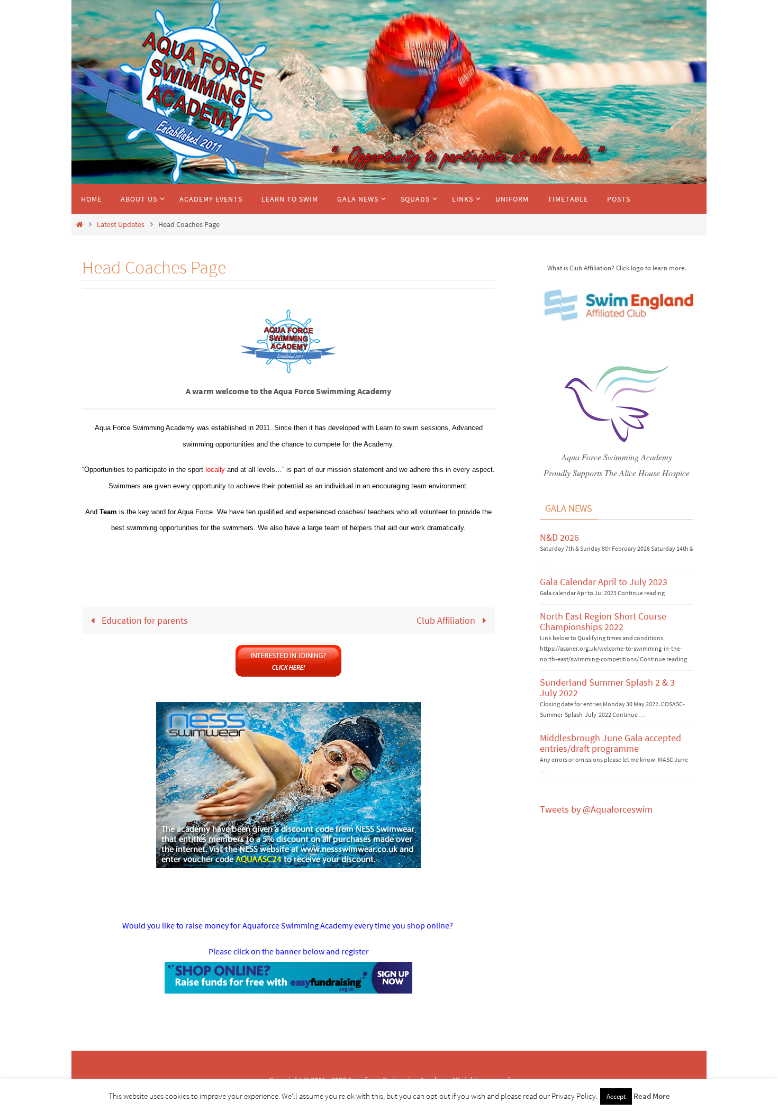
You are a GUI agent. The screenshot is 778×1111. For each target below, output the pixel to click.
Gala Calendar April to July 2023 (603, 582)
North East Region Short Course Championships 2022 (603, 621)
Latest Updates (120, 224)
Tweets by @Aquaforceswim (596, 809)
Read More (652, 1096)
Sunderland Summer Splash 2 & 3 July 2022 (607, 687)
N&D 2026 (559, 537)
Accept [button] (616, 1096)
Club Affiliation (447, 620)
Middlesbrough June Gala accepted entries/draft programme (610, 743)
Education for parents (143, 620)
